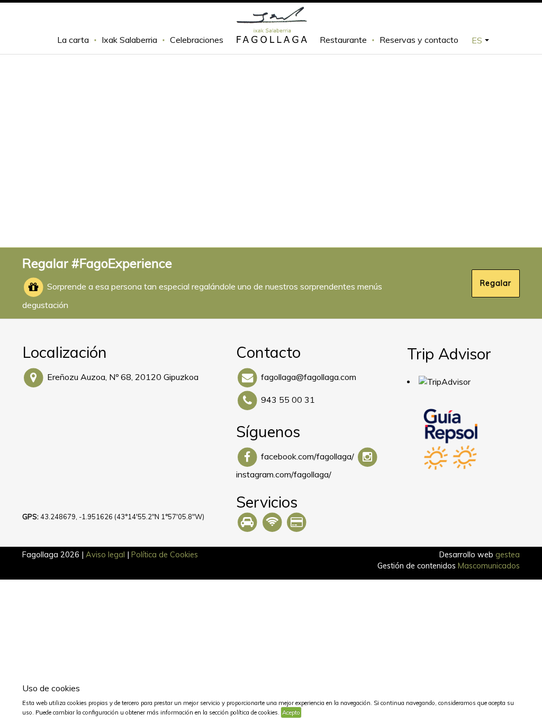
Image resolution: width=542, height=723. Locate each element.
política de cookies (326, 712)
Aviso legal (105, 554)
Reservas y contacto (419, 39)
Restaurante (343, 39)
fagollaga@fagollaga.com (308, 377)
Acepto (291, 712)
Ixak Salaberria (129, 39)
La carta (73, 39)
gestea (507, 554)
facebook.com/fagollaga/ (307, 456)
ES (477, 40)
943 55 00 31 (288, 399)
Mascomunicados (489, 566)
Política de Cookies (164, 554)
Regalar (495, 283)
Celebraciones (196, 39)
